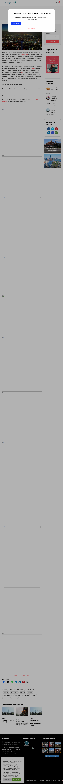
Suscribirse (16, 23)
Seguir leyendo (31, 28)
